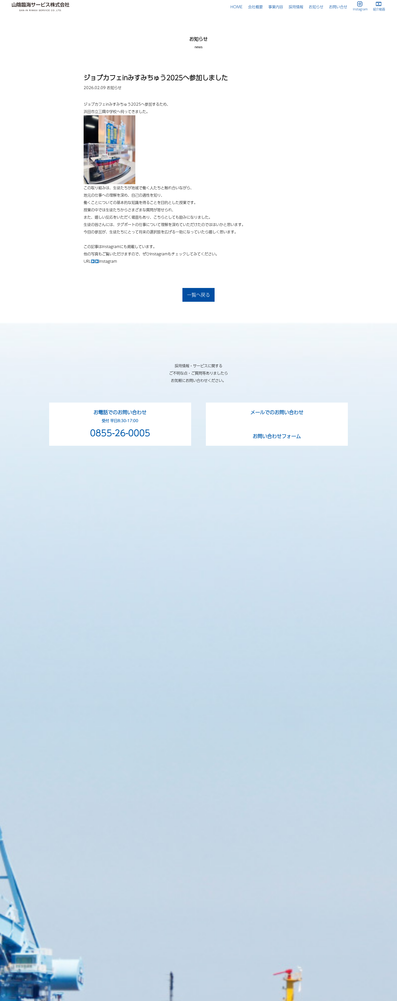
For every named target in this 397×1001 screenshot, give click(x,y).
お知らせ (316, 7)
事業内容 (275, 7)
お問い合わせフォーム (277, 436)
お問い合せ (338, 7)
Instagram (108, 261)
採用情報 (296, 7)
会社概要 (255, 7)
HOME (236, 7)
